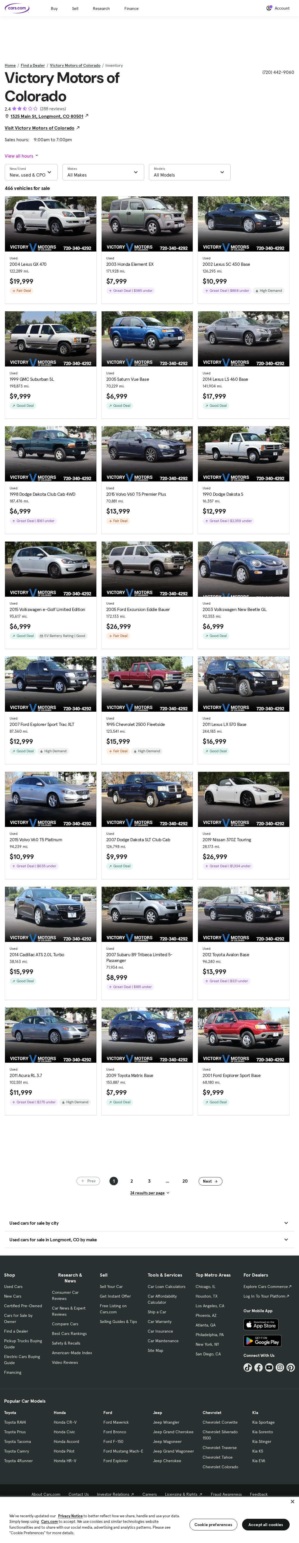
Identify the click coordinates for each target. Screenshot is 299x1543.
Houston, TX (207, 1296)
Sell (75, 8)
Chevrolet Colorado (220, 1466)
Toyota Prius (15, 1431)
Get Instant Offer (115, 1296)
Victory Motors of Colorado (75, 65)
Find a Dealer (33, 65)
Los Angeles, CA (210, 1305)
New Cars (12, 1296)
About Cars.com (46, 1494)
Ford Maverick (116, 1422)
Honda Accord (66, 1441)
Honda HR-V (65, 1460)
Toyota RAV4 (15, 1422)
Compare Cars (65, 1323)
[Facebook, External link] (258, 1367)
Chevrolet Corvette (220, 1422)
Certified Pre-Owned (23, 1305)
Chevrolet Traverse (220, 1447)
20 (185, 1181)
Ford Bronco (114, 1431)
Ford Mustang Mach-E (123, 1451)
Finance (131, 8)
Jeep (157, 1412)
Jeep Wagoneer (167, 1441)
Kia (255, 1412)
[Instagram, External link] (280, 1367)
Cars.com (49, 1521)
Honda (60, 1412)
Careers (149, 1494)
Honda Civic (64, 1431)
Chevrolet (212, 1412)
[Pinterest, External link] (290, 1367)
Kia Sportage (263, 1422)
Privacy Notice (70, 1516)
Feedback (259, 1494)
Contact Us (79, 1494)
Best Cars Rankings (69, 1333)
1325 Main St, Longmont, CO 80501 (47, 116)
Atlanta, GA (205, 1325)
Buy (54, 8)
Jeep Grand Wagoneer (173, 1451)
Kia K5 (257, 1451)
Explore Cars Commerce (266, 1286)
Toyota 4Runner (18, 1460)
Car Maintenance (163, 1340)
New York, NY (207, 1344)
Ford (107, 1412)
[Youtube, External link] (269, 1367)
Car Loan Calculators (166, 1286)
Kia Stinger (261, 1441)
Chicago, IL (205, 1286)
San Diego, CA (208, 1354)
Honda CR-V (65, 1422)
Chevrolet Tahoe (218, 1457)
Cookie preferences (213, 1524)
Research (101, 8)
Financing (12, 1372)
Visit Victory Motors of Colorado (39, 128)
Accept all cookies (265, 1524)
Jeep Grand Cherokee (173, 1431)
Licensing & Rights (181, 1494)
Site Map (155, 1350)
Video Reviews (65, 1362)
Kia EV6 (258, 1460)
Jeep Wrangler (166, 1422)
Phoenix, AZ (206, 1315)
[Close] (292, 1501)
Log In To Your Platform (265, 1296)
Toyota (10, 1412)
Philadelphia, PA (210, 1334)
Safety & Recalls (66, 1343)
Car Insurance (160, 1331)
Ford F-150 (113, 1441)
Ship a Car (157, 1312)
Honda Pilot (64, 1451)
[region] (149, 1519)
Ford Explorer (115, 1460)
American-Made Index (72, 1352)
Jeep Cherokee (167, 1460)
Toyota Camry (16, 1451)
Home (10, 65)
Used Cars (13, 1286)
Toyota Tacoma (17, 1441)
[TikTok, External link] (248, 1367)
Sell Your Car (111, 1286)
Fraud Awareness (226, 1494)
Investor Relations (113, 1494)
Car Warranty (159, 1321)
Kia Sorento (262, 1431)
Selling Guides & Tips (118, 1321)
